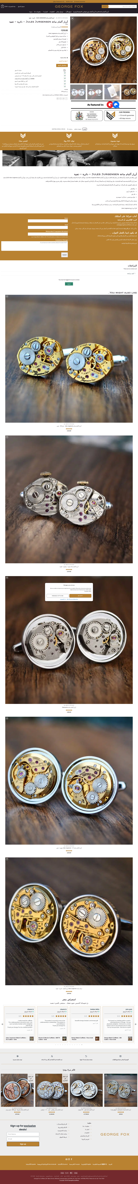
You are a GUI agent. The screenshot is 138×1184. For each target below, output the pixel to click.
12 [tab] (56, 1045)
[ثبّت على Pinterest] (57, 98)
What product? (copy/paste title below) (56, 231)
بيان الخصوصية (63, 599)
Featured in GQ (60, 1)
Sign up (23, 1144)
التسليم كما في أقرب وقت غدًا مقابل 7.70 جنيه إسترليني (28, 75)
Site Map (33, 1176)
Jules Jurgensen (125, 208)
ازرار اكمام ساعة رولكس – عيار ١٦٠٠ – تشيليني (52, 1109)
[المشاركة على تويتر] (63, 98)
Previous (136, 1024)
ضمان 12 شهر (18, 70)
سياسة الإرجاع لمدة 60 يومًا (21, 84)
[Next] (72, 50)
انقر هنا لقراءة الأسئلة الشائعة (129, 243)
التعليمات (52, 11)
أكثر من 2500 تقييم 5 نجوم (21, 81)
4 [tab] (75, 1045)
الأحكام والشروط (62, 1127)
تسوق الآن (68, 11)
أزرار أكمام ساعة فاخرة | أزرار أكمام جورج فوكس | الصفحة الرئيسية (91, 11)
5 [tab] (72, 1045)
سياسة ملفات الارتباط (61, 1134)
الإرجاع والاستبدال (62, 1124)
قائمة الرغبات (56, 1176)
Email (66, 225)
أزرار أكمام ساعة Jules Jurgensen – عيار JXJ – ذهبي (69, 426)
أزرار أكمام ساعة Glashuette (69, 707)
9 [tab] (63, 1045)
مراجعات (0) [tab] (69, 129)
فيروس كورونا (85, 1139)
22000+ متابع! (67, 1176)
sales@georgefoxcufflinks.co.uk (125, 225)
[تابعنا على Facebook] (71, 1159)
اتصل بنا (46, 11)
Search (105, 6)
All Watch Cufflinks (62, 18)
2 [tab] (80, 1045)
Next (2, 1024)
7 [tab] (68, 1045)
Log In (69, 284)
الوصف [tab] (84, 129)
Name (66, 218)
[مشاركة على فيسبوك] (66, 98)
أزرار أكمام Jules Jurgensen (48, 95)
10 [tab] (60, 1045)
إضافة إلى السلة (62, 65)
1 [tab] (82, 1045)
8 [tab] (65, 1045)
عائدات (61, 1176)
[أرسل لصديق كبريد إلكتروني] (60, 98)
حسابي (78, 1176)
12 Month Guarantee (79, 1)
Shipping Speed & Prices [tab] (58, 129)
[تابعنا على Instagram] (69, 1159)
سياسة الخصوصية (62, 1130)
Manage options (57, 595)
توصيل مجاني (59, 11)
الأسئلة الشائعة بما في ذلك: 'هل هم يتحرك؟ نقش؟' (26, 86)
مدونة (30, 11)
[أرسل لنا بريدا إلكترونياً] (66, 1159)
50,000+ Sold (69, 1)
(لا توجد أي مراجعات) (56, 27)
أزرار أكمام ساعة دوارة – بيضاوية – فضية (69, 566)
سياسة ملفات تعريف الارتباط (72, 599)
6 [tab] (70, 1045)
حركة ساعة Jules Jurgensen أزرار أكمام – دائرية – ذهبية (69, 988)
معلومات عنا (37, 11)
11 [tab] (58, 1045)
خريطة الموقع (63, 1137)
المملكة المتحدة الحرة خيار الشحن (23, 73)
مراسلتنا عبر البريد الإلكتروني (101, 204)
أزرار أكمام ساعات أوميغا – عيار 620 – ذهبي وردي (17, 1109)
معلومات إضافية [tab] (77, 129)
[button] (47, 585)
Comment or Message (61, 240)
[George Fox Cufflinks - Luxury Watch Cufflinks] (69, 6)
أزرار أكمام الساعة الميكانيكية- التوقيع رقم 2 (121, 1109)
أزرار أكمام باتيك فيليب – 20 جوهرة (86, 1109)
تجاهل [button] (54, 1)
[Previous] (133, 50)
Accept (80, 595)
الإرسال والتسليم (84, 1136)
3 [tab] (77, 1045)
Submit (65, 255)
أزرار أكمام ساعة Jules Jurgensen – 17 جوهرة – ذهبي (69, 848)
